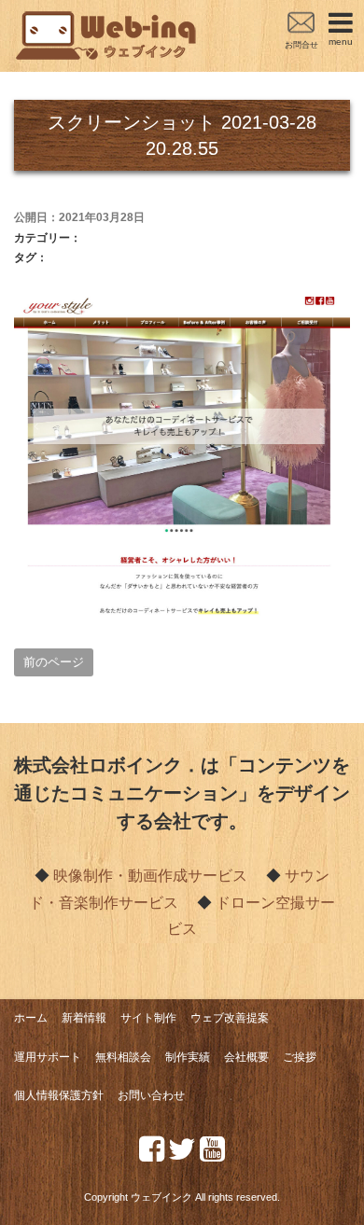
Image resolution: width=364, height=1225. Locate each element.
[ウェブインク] (107, 22)
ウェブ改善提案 (229, 1017)
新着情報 (84, 1017)
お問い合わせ (151, 1095)
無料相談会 (123, 1057)
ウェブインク (161, 1197)
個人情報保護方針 (59, 1095)
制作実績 (187, 1057)
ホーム (31, 1017)
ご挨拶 (299, 1057)
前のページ (53, 662)
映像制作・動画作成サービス (150, 876)
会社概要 (246, 1057)
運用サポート (47, 1057)
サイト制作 (148, 1017)
